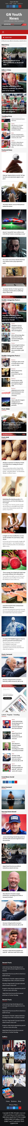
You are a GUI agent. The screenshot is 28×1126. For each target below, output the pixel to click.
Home (7, 3)
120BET (6, 1121)
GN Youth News (14, 16)
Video (10, 3)
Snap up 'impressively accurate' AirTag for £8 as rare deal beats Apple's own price (13, 176)
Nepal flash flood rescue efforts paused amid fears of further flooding (12, 994)
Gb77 (15, 1117)
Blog (19, 1101)
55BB (6, 1119)
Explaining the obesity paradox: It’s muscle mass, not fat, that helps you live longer (13, 500)
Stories (4, 84)
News (5, 58)
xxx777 (11, 1121)
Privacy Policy (13, 1105)
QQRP (12, 1123)
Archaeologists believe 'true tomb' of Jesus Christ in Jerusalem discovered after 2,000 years (17, 348)
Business (13, 359)
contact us (20, 3)
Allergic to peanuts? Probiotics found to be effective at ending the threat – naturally (13, 464)
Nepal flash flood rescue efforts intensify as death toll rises (18, 119)
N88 (4, 1117)
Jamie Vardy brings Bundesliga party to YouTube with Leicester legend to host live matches (17, 725)
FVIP (13, 1119)
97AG (19, 1117)
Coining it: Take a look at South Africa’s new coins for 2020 (17, 363)
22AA (7, 1117)
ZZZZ (18, 1121)
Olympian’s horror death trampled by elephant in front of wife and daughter (13, 109)
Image (14, 3)
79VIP (22, 1121)
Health (4, 458)
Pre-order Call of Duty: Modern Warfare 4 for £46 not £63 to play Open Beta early (14, 261)
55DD (22, 1119)
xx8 (15, 1121)
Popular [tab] (10, 715)
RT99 (16, 1123)
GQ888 (23, 1117)
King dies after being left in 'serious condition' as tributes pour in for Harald (12, 88)
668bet (17, 1119)
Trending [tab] (16, 715)
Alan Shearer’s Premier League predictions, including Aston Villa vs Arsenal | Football (17, 128)
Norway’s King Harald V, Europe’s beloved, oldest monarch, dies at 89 (11, 63)
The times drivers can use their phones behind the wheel (13, 424)
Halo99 (11, 1117)
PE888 (10, 1119)
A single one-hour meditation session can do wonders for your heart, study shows (13, 537)
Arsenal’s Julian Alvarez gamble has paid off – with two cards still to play (17, 145)
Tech (4, 171)
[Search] (25, 32)
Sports (12, 123)
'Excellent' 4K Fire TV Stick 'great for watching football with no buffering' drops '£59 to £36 (13, 290)
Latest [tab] (4, 715)
